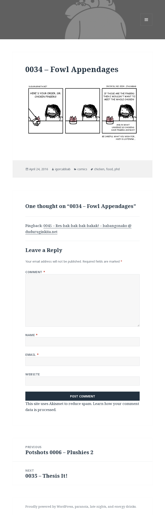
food (109, 169)
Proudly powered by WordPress (49, 506)
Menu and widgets (146, 25)
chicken (99, 169)
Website (32, 374)
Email (32, 355)
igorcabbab (62, 169)
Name (31, 335)
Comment (35, 272)
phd (117, 169)
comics (82, 169)
